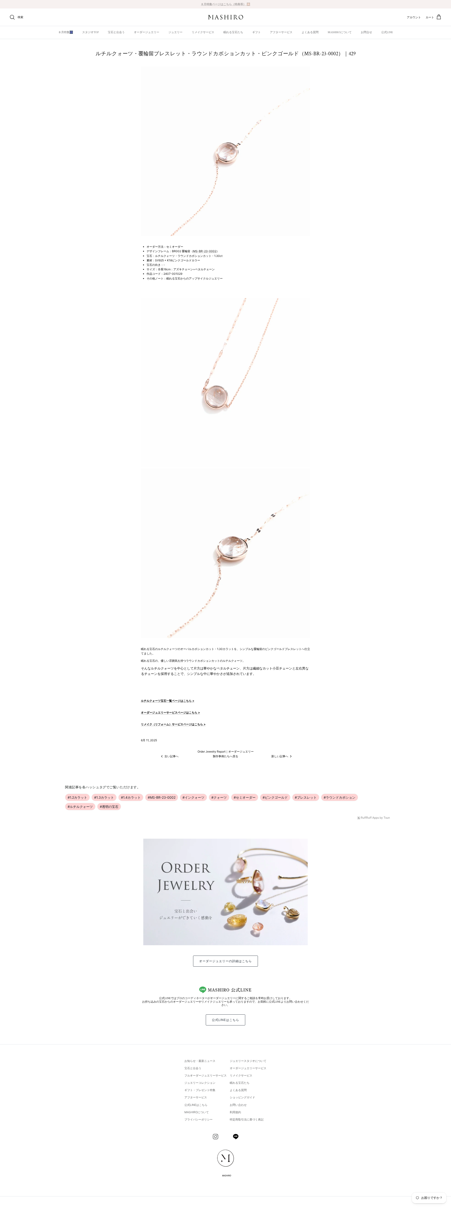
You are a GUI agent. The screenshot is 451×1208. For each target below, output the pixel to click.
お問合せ (366, 32)
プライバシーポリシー (198, 1119)
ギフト (256, 32)
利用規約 (235, 1112)
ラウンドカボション (339, 797)
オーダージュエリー (146, 32)
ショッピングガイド (242, 1097)
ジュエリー (175, 32)
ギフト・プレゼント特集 (199, 1090)
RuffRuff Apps (370, 817)
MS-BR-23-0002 (204, 251)
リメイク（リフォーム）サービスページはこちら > (173, 724)
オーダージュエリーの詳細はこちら (225, 961)
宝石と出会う (116, 32)
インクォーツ (193, 797)
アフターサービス (281, 32)
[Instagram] (215, 1136)
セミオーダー (245, 797)
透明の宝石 (109, 807)
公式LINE (387, 32)
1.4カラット (131, 797)
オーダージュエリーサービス (248, 1068)
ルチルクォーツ (80, 807)
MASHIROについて (340, 32)
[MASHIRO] (225, 17)
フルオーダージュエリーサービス (205, 1075)
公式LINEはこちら (225, 1020)
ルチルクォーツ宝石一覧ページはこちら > (167, 700)
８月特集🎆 (65, 32)
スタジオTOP (90, 32)
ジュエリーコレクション (199, 1082)
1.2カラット (77, 797)
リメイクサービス (203, 32)
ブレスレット (306, 797)
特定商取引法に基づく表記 (247, 1119)
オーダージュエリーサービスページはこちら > (170, 712)
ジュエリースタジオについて (248, 1061)
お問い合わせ (238, 1105)
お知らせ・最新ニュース (199, 1061)
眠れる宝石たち (233, 32)
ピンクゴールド (275, 797)
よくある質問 (310, 32)
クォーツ (219, 797)
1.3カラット (104, 797)
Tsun (387, 817)
